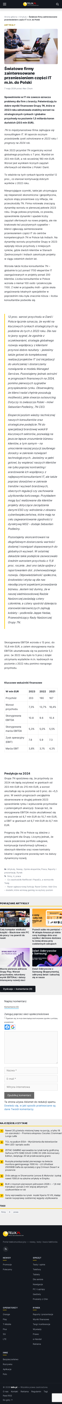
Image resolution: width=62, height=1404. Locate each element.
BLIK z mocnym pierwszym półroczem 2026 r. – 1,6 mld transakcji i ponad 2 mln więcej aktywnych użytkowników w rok (32, 1187)
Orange (6, 1314)
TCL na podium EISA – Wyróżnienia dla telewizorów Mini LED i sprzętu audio (31, 1143)
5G (4, 1334)
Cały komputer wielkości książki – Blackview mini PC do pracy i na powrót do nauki (14, 933)
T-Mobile (7, 1324)
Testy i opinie (39, 1264)
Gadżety (37, 1294)
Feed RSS (7, 1396)
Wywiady (37, 1329)
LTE (4, 1339)
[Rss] (5, 1249)
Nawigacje (38, 1284)
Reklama (37, 1344)
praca (18, 876)
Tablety (36, 1274)
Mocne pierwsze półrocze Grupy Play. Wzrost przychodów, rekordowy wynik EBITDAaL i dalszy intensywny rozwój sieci (13, 975)
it (13, 876)
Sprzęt (37, 1258)
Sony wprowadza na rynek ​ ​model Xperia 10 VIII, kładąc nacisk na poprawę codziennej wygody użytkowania (33, 1196)
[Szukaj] (57, 4)
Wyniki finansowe (41, 1319)
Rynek (19, 872)
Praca (44, 869)
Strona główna (10, 17)
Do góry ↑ (8, 1400)
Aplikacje (7, 1369)
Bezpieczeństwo (10, 1359)
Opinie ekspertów (32, 869)
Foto (5, 1374)
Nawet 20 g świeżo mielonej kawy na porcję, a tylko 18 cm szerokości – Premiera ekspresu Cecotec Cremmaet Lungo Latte (33, 1133)
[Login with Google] (12, 1027)
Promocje (7, 1264)
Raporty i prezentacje (43, 1314)
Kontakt (14, 1391)
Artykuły (23, 17)
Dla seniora (38, 1279)
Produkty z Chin (40, 1299)
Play (5, 1319)
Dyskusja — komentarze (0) (17, 989)
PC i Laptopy (39, 1289)
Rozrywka (7, 1364)
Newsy (19, 869)
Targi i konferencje (41, 1324)
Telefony (37, 1269)
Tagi (46, 1391)
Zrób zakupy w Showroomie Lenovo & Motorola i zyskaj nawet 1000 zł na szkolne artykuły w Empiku (33, 1177)
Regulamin (36, 1391)
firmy (9, 876)
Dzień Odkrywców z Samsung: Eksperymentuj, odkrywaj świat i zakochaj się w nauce (46, 973)
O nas (5, 1391)
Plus (5, 1329)
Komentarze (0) (11, 1007)
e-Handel (37, 1339)
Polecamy (7, 1269)
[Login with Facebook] (7, 1027)
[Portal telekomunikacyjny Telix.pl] (31, 4)
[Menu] (4, 4)
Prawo (36, 1334)
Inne (5, 1352)
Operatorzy (10, 1307)
